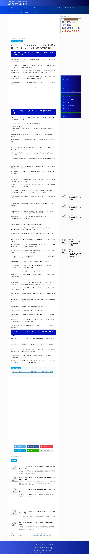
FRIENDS (13, 7)
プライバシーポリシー (43, 544)
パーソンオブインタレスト (18, 456)
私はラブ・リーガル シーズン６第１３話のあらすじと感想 (74, 197)
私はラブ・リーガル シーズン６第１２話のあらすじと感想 (74, 207)
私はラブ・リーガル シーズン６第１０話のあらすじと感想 (74, 243)
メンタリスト (46, 7)
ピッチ (13, 12)
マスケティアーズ (46, 10)
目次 (35, 12)
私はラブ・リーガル (24, 10)
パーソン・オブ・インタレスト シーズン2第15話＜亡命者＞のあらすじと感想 (33, 534)
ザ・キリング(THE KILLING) (35, 10)
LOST (35, 7)
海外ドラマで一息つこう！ (17, 4)
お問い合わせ (50, 544)
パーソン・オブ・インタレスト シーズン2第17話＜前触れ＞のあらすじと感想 (33, 535)
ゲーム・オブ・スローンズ (68, 7)
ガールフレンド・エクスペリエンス (57, 10)
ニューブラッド (69, 10)
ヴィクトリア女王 (24, 12)
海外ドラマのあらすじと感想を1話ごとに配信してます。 (44, 550)
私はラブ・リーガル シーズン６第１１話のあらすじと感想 (74, 217)
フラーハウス (24, 7)
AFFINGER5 (59, 552)
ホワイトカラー (58, 7)
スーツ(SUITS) (13, 10)
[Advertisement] (33, 26)
